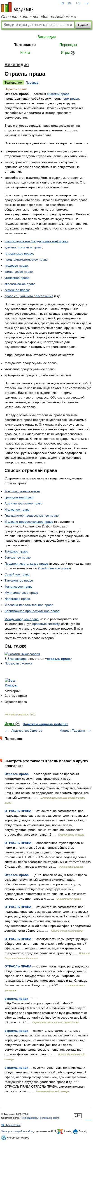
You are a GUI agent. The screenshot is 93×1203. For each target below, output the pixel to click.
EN (62, 3)
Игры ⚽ (68, 53)
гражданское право (19, 253)
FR (86, 3)
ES (78, 3)
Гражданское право (19, 497)
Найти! (83, 25)
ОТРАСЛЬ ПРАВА (18, 811)
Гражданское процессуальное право (32, 515)
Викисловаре (17, 658)
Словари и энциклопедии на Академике (38, 16)
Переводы (68, 45)
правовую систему (45, 624)
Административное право (23, 503)
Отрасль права (17, 774)
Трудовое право (16, 551)
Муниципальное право (21, 592)
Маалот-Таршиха (72, 730)
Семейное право (17, 574)
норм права (70, 98)
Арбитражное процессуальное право (32, 611)
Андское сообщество (26, 730)
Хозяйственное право (54, 568)
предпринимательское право (26, 259)
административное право (23, 247)
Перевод (32, 82)
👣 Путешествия (11, 1125)
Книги (25, 53)
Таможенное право (19, 580)
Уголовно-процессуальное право (29, 521)
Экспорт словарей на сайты (17, 1131)
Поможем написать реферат (45, 724)
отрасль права (59, 658)
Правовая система (18, 663)
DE (70, 3)
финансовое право (19, 271)
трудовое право (16, 265)
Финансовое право (19, 586)
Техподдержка (29, 1117)
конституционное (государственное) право (36, 241)
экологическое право (20, 284)
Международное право (22, 619)
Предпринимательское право (26, 563)
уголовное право (17, 278)
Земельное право (18, 557)
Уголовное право (17, 509)
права (64, 94)
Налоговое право (17, 598)
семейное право (17, 290)
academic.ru (17, 7)
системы (53, 94)
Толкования (25, 45)
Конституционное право (22, 491)
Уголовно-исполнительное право (29, 605)
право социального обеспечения (29, 296)
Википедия (46, 37)
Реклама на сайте (49, 1117)
